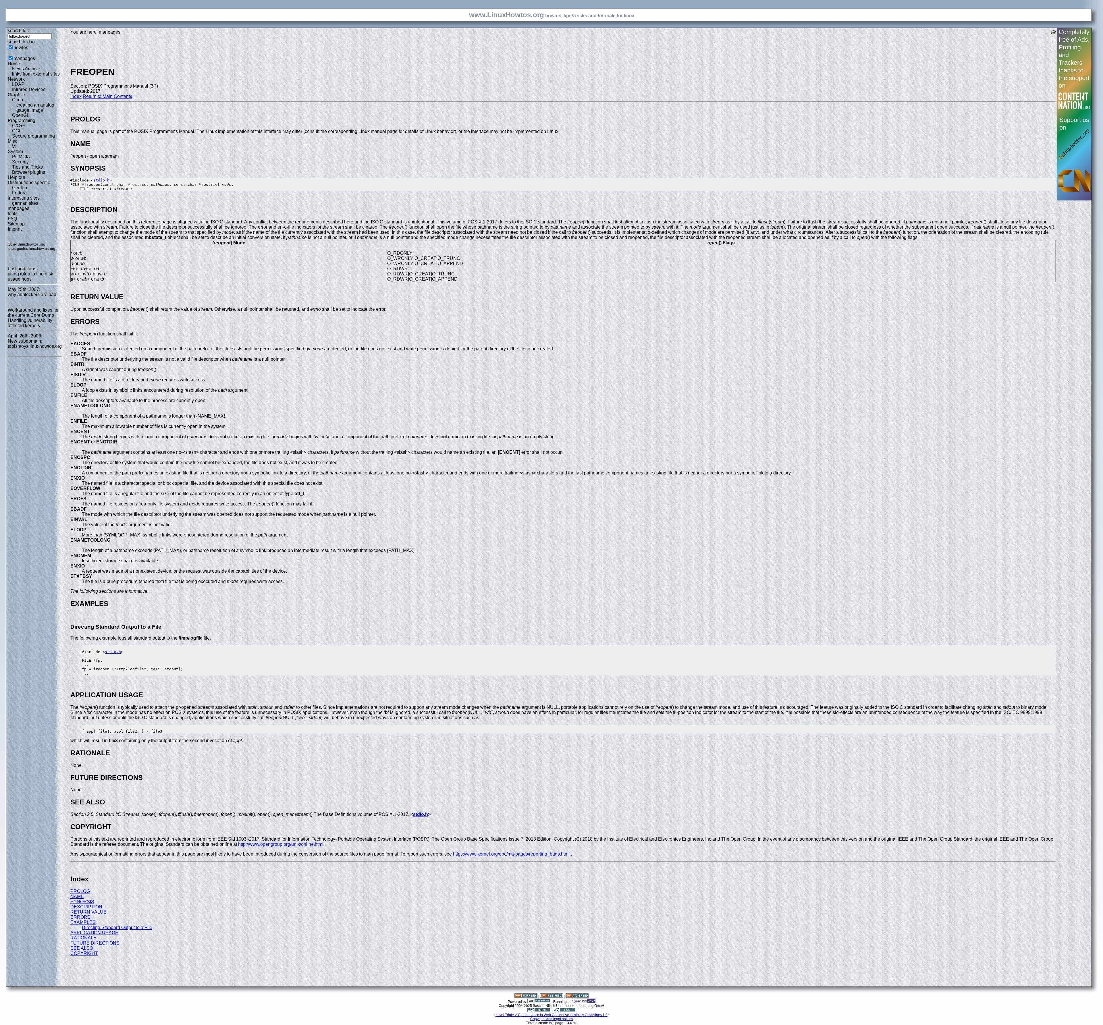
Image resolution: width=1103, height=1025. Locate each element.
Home (14, 63)
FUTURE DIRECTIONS (94, 943)
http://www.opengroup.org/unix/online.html (280, 844)
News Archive (26, 68)
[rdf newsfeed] (525, 997)
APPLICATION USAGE (94, 932)
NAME (77, 896)
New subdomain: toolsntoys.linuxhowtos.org (35, 344)
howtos (21, 47)
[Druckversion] (1053, 32)
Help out (16, 177)
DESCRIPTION (86, 906)
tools (13, 213)
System (15, 151)
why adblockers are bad (32, 294)
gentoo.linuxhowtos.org (36, 248)
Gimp (17, 99)
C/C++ (18, 125)
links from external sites (36, 74)
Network (16, 79)
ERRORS (80, 917)
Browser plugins (28, 172)
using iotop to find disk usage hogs (30, 276)
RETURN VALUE (88, 912)
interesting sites (24, 198)
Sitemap (16, 223)
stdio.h (101, 180)
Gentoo (19, 187)
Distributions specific (29, 182)
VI (14, 146)
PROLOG (80, 891)
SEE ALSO (81, 948)
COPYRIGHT (84, 953)
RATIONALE (83, 937)
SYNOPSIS (82, 901)
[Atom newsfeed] (577, 997)
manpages (24, 58)
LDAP (18, 84)
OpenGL (20, 115)
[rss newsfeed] (551, 997)
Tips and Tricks (27, 167)
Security (20, 161)
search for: (18, 30)
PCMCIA (21, 156)
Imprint (15, 229)
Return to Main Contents (107, 96)
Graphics (17, 94)
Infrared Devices (28, 89)
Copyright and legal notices (551, 1019)
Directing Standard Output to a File (117, 927)
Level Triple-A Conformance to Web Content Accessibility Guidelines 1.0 (551, 1015)
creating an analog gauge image (35, 108)
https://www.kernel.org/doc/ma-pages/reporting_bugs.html (511, 854)
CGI (16, 130)
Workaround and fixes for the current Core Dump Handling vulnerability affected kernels (33, 318)
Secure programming (33, 136)
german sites (25, 203)
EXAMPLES (83, 922)
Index (76, 96)
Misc (12, 141)
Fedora (19, 192)
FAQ (12, 218)
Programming (21, 120)
